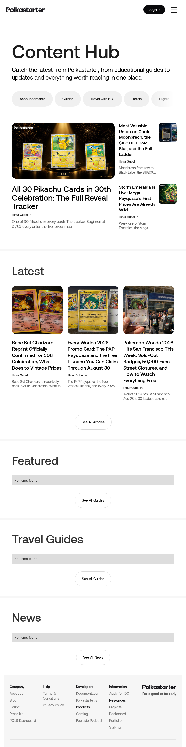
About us (16, 693)
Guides (67, 99)
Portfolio (115, 720)
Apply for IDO (119, 693)
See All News (93, 657)
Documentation (87, 693)
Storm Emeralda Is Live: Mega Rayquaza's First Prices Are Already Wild (137, 198)
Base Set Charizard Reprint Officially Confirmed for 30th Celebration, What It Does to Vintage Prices (37, 355)
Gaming (82, 714)
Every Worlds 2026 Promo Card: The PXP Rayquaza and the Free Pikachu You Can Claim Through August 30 (93, 355)
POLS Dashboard (23, 720)
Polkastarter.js (86, 700)
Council (15, 707)
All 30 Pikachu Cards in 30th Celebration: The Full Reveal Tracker (61, 197)
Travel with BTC (102, 99)
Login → (154, 10)
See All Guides (93, 500)
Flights (164, 99)
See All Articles (93, 422)
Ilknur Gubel (20, 214)
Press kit (16, 714)
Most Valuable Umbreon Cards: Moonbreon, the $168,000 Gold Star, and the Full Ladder (135, 140)
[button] (174, 9)
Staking (115, 727)
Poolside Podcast (89, 720)
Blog (13, 700)
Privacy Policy (53, 705)
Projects (115, 707)
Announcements (32, 99)
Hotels (137, 99)
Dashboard (117, 714)
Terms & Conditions (51, 695)
